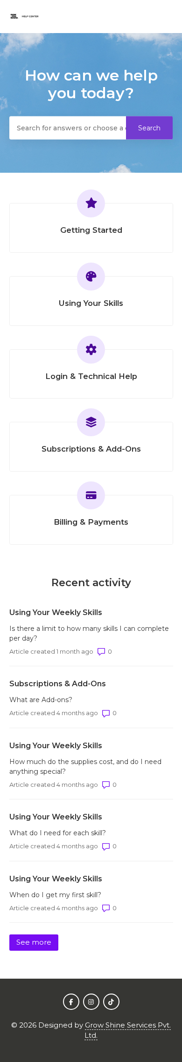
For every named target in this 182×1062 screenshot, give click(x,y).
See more (37, 942)
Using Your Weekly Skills (55, 612)
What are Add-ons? (40, 700)
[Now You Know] (24, 16)
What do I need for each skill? (57, 833)
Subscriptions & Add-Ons (57, 683)
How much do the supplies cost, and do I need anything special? (85, 767)
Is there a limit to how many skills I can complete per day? (89, 633)
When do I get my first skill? (55, 895)
